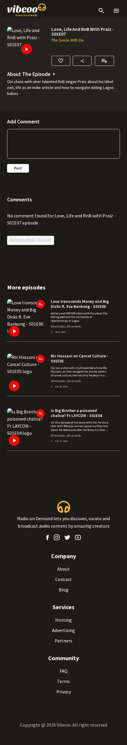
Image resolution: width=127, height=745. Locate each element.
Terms (63, 681)
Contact (63, 579)
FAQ (64, 671)
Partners (63, 641)
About (63, 569)
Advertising (63, 630)
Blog (64, 590)
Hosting (63, 620)
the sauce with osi (67, 40)
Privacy (63, 692)
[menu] (115, 11)
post (18, 168)
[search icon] (101, 11)
